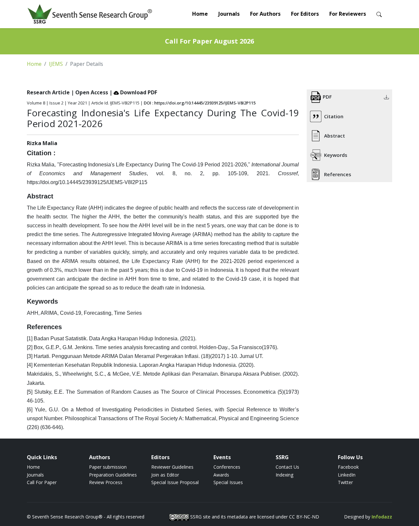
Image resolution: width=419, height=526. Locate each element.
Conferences (226, 467)
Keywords (335, 155)
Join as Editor (165, 475)
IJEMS (56, 63)
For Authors (265, 13)
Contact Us (287, 467)
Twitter (345, 482)
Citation (333, 116)
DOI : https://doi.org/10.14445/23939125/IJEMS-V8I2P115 (200, 103)
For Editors (305, 13)
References (337, 174)
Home (200, 13)
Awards (221, 475)
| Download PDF (133, 92)
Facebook (348, 467)
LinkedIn (346, 475)
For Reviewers (347, 13)
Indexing (284, 475)
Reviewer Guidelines (172, 467)
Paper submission (108, 467)
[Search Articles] (379, 14)
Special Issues (228, 482)
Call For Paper (42, 482)
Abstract (334, 135)
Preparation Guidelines (113, 475)
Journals (229, 13)
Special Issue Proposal (175, 482)
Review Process (105, 482)
